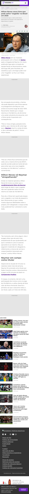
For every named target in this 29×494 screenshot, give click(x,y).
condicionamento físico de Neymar (13, 185)
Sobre (4, 446)
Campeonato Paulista (8, 274)
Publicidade (6, 444)
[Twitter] (5, 434)
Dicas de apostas (8, 460)
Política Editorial (7, 442)
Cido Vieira (5, 25)
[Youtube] (13, 434)
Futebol (7, 7)
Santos (23, 60)
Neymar (8, 128)
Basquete (5, 457)
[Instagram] (10, 434)
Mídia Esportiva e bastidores (11, 453)
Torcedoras (6, 455)
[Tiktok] (8, 435)
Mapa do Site (6, 438)
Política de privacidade (10, 440)
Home (2, 7)
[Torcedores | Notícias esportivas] (7, 3)
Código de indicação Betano (11, 464)
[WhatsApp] (16, 434)
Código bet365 (7, 466)
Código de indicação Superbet (12, 468)
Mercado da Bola (8, 451)
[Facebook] (3, 434)
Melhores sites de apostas (11, 462)
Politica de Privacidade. (6, 491)
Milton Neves (5, 58)
